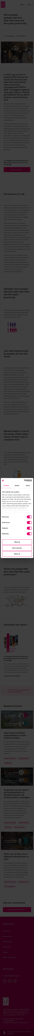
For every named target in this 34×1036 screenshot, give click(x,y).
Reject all (17, 554)
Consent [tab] (6, 485)
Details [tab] (17, 485)
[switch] (29, 522)
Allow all (17, 542)
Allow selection (17, 548)
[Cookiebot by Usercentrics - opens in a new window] (24, 480)
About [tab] (28, 485)
